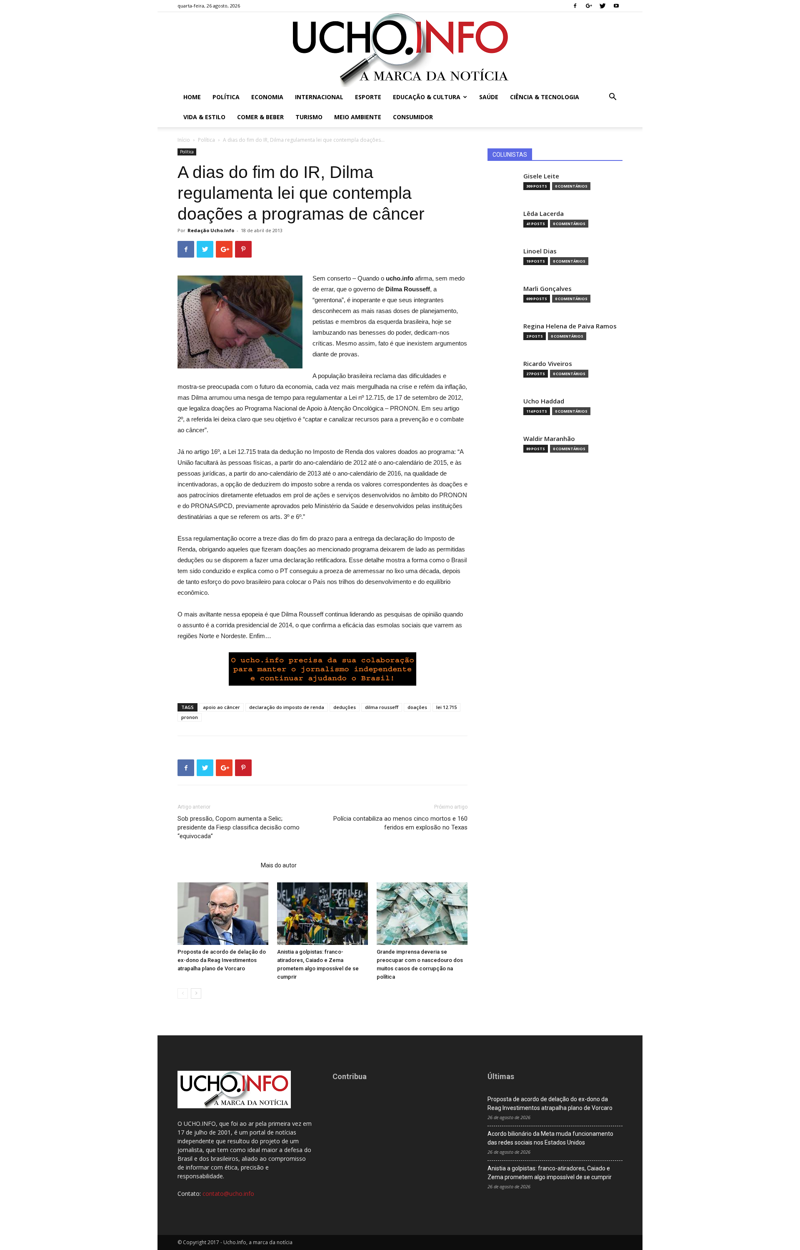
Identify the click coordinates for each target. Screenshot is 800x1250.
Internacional (319, 97)
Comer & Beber (260, 117)
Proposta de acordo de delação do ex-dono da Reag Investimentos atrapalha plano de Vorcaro (222, 960)
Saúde (488, 97)
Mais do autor (279, 865)
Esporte (368, 97)
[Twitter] (602, 6)
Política (226, 97)
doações (417, 707)
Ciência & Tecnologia (544, 97)
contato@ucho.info (228, 1193)
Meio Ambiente (357, 117)
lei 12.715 (446, 707)
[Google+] (588, 6)
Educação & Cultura (426, 97)
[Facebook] (575, 6)
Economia (267, 97)
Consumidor (413, 117)
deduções (344, 707)
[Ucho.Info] (400, 49)
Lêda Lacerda (543, 214)
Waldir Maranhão (549, 439)
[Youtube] (616, 6)
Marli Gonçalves (547, 289)
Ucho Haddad (543, 401)
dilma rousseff (381, 707)
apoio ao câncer (221, 707)
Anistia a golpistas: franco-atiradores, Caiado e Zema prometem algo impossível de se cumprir (550, 1172)
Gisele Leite (541, 176)
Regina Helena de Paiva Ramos (570, 326)
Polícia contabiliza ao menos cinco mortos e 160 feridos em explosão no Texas (400, 823)
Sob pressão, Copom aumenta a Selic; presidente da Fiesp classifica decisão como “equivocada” (239, 827)
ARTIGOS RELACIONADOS (216, 865)
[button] (612, 98)
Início (184, 139)
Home (192, 97)
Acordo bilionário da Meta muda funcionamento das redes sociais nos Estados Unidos (550, 1138)
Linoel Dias (540, 251)
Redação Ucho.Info (211, 230)
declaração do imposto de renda (286, 707)
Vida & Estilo (204, 117)
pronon (189, 717)
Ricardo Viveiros (547, 364)
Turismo (308, 117)
